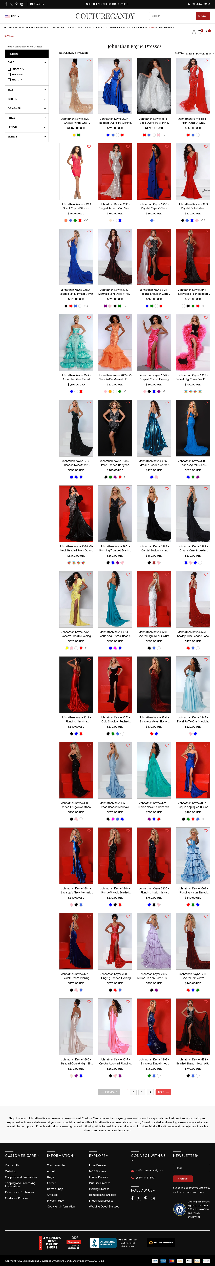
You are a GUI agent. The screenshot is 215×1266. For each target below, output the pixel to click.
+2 (163, 135)
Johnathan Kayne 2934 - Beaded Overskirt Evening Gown (115, 121)
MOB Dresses (97, 1171)
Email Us (39, 4)
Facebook (6, 4)
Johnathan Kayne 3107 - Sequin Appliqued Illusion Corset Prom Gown (193, 805)
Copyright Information (61, 1206)
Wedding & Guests (90, 27)
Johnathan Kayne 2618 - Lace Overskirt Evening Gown (154, 121)
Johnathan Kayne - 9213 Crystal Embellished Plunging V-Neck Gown (193, 207)
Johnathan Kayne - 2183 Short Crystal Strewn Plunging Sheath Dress (76, 207)
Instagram (22, 4)
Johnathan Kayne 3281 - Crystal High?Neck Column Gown (154, 634)
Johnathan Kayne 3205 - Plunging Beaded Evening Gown (115, 976)
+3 (124, 306)
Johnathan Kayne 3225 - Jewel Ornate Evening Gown (76, 976)
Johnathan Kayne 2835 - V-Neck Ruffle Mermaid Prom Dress (115, 378)
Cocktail (138, 27)
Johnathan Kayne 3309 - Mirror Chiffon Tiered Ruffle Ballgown (154, 976)
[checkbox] (29, 69)
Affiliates (52, 1195)
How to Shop (55, 1189)
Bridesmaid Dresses (101, 1200)
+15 (86, 306)
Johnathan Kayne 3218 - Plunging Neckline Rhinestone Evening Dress (76, 720)
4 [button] (150, 1092)
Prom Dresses (12, 27)
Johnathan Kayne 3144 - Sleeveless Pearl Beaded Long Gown (193, 292)
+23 (203, 220)
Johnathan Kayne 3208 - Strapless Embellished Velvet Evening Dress (154, 1062)
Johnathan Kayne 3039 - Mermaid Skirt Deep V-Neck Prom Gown (115, 292)
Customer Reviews (16, 1198)
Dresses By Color (62, 27)
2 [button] (133, 1092)
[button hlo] (74, 135)
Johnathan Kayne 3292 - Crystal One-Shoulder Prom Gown (193, 549)
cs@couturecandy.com (150, 1170)
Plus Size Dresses (99, 1183)
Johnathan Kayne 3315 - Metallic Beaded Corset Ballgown (154, 463)
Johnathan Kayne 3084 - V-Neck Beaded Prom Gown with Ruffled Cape (76, 549)
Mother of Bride (117, 27)
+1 (203, 306)
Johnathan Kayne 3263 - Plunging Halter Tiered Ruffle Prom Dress (193, 891)
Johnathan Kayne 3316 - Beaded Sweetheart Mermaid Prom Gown (76, 463)
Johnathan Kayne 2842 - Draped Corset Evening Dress (154, 378)
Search (202, 16)
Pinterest (16, 4)
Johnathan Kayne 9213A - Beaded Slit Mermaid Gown (76, 292)
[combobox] (179, 16)
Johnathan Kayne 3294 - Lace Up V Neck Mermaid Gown (76, 891)
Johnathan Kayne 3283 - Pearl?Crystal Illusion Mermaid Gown (193, 463)
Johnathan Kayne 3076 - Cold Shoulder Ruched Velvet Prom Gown (115, 720)
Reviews (9, 36)
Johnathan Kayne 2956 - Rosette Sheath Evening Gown (76, 634)
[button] (109, 1092)
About (51, 1171)
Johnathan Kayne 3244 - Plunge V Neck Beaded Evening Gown (115, 891)
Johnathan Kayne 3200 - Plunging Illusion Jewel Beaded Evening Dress (154, 891)
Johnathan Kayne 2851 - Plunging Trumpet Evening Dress (115, 549)
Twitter (11, 4)
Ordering (10, 1171)
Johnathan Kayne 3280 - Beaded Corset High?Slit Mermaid (76, 1062)
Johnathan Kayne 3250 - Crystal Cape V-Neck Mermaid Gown (154, 207)
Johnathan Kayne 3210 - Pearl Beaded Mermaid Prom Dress (115, 805)
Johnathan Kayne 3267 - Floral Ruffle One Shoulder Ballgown (193, 720)
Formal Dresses (36, 27)
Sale (152, 27)
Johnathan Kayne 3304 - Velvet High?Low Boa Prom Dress (193, 378)
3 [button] (141, 1092)
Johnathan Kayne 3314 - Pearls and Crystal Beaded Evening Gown (115, 634)
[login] (194, 33)
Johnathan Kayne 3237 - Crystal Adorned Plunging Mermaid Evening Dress (115, 1062)
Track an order (56, 1165)
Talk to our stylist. (115, 4)
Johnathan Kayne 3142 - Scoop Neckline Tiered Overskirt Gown (76, 378)
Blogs (50, 1177)
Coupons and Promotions (21, 1177)
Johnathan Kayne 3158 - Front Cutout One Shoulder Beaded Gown (193, 121)
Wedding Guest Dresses (104, 1206)
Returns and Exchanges (19, 1192)
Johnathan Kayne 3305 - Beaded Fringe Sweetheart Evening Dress (76, 805)
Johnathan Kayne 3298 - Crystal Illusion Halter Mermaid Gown (154, 549)
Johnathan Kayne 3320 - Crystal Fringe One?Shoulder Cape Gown (76, 121)
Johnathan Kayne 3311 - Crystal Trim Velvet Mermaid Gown (193, 976)
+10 (86, 220)
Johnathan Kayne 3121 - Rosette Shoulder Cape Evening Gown (154, 292)
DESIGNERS (165, 27)
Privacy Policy (55, 1200)
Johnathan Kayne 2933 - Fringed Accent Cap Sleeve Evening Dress (115, 207)
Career (51, 1183)
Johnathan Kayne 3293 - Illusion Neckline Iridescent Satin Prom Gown (154, 805)
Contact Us (12, 1165)
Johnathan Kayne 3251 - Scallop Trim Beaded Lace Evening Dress (193, 634)
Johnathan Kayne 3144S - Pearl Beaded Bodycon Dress (115, 463)
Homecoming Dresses (102, 1195)
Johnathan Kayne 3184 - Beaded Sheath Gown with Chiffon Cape (193, 1062)
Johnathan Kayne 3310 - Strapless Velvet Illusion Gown (154, 720)
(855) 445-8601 (200, 4)
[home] (105, 16)
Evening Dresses (99, 1189)
